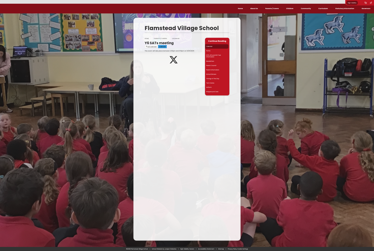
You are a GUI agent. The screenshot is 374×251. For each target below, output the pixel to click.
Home (147, 38)
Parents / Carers (160, 38)
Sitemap (221, 249)
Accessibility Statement (206, 249)
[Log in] (371, 2)
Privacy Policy (232, 249)
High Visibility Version (187, 249)
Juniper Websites (170, 249)
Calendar (175, 38)
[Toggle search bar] (360, 2)
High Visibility (352, 3)
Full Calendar (152, 47)
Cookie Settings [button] (242, 249)
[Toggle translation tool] (365, 2)
